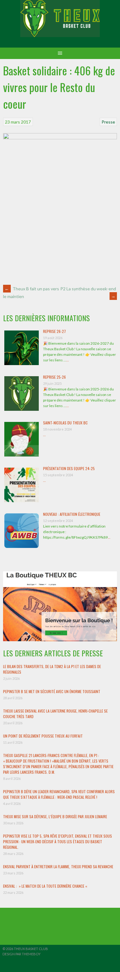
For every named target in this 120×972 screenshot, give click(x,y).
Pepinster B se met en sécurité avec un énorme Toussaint (51, 691)
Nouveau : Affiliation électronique (71, 514)
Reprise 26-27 (54, 331)
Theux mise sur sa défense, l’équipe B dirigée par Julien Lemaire (55, 816)
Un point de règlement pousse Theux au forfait (43, 735)
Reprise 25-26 (54, 377)
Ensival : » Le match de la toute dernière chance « (45, 886)
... (67, 360)
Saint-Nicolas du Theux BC (65, 422)
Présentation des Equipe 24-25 (69, 468)
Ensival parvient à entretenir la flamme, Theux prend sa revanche (58, 866)
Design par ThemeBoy (21, 954)
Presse (108, 121)
